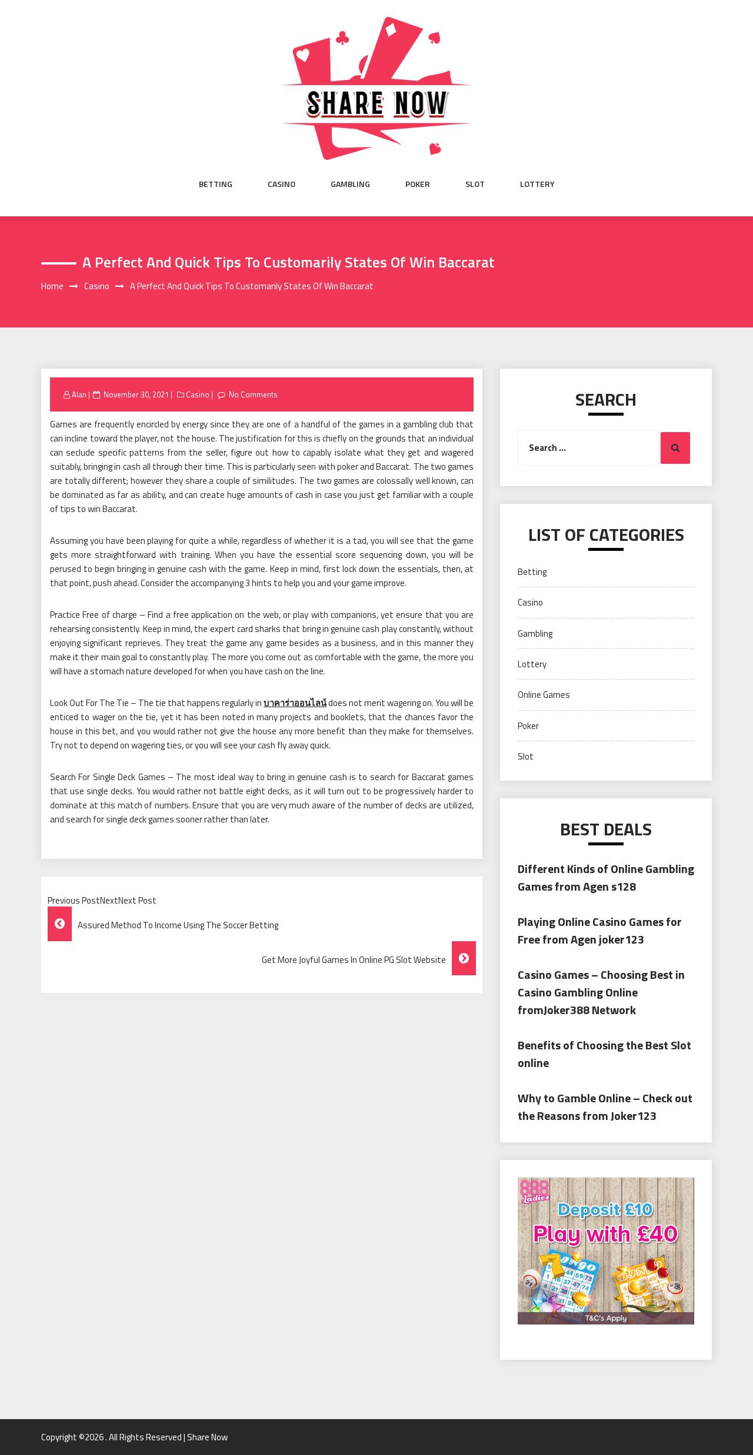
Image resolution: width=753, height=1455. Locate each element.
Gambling (350, 184)
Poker (417, 184)
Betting (215, 184)
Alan (79, 394)
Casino (281, 184)
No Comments (253, 394)
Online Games (544, 694)
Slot (475, 184)
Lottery (537, 184)
